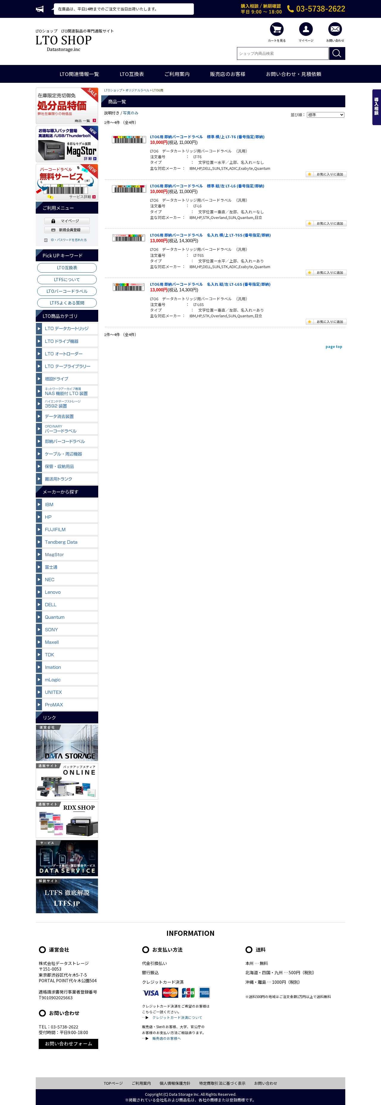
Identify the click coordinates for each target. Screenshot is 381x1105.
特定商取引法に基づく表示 (222, 1083)
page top (334, 346)
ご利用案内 (177, 73)
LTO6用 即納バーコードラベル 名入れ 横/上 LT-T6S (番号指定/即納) (210, 235)
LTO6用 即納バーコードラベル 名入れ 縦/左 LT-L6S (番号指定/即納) (210, 284)
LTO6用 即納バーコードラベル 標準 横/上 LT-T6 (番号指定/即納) (207, 136)
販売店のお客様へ (166, 1038)
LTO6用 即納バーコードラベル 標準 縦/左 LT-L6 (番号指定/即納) (207, 186)
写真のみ (130, 113)
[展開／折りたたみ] (67, 333)
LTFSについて (67, 279)
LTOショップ (46, 31)
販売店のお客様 (228, 73)
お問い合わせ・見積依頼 (293, 73)
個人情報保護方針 (175, 1083)
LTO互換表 (132, 73)
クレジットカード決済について (177, 1017)
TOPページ (113, 1083)
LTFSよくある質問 (67, 303)
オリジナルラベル (137, 90)
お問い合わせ (265, 1083)
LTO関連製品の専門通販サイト (87, 31)
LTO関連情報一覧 (79, 73)
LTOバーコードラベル (67, 291)
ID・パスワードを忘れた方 (67, 239)
